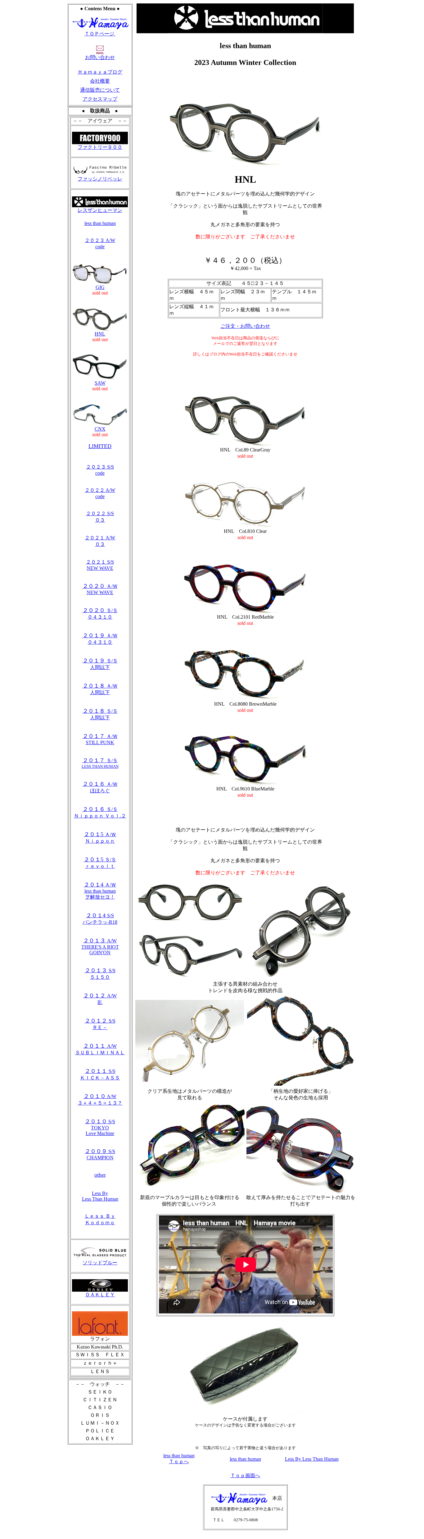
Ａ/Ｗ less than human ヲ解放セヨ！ (100, 891)
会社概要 (100, 81)
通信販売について (100, 90)
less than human (100, 223)
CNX (100, 429)
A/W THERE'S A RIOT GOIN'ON (100, 946)
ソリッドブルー (100, 1262)
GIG (100, 287)
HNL (100, 334)
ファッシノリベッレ (100, 178)
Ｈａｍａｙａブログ (100, 72)
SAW (100, 383)
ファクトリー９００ (100, 147)
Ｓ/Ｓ (100, 763)
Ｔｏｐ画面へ (245, 1475)
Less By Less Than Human (100, 1196)
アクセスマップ (100, 99)
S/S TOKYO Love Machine (100, 1127)
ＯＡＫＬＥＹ (100, 1294)
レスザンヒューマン (100, 210)
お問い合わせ (100, 57)
